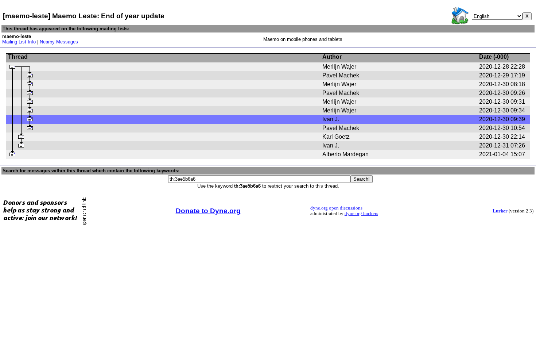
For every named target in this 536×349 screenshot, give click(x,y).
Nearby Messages (59, 42)
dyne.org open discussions (336, 208)
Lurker (500, 211)
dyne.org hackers (361, 213)
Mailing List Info (19, 42)
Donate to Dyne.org (208, 211)
